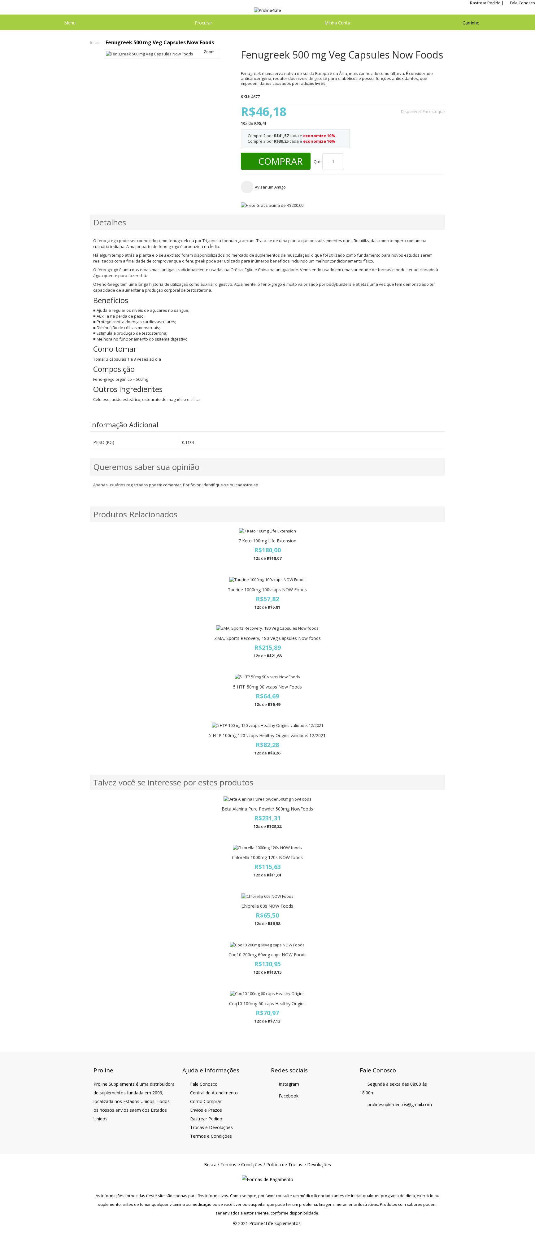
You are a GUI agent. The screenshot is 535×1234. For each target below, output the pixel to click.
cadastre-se (247, 485)
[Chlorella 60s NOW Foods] (267, 896)
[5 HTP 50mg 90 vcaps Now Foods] (267, 677)
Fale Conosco (522, 3)
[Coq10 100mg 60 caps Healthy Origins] (267, 994)
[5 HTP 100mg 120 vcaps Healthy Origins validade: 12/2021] (267, 725)
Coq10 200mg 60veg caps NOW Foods (267, 955)
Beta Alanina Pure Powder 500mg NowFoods (267, 809)
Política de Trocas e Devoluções (298, 1164)
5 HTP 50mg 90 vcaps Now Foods (267, 687)
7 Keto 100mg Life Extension (267, 541)
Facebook (288, 1096)
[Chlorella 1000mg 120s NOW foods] (267, 848)
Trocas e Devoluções (211, 1127)
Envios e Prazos (206, 1110)
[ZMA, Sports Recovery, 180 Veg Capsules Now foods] (267, 628)
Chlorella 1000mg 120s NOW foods (267, 857)
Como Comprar (205, 1101)
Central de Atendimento (214, 1093)
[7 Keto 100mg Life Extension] (267, 531)
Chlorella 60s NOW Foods (267, 906)
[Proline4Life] (267, 10)
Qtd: (317, 161)
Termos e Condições (211, 1136)
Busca (210, 1164)
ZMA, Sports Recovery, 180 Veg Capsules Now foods (267, 638)
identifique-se (215, 485)
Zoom (209, 51)
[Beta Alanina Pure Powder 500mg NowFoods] (267, 799)
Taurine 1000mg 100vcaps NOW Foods (267, 590)
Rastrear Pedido (485, 3)
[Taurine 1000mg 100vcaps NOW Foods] (267, 580)
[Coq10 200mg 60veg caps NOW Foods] (267, 945)
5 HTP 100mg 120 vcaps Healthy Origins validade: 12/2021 (267, 735)
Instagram (289, 1084)
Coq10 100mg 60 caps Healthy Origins (267, 1003)
